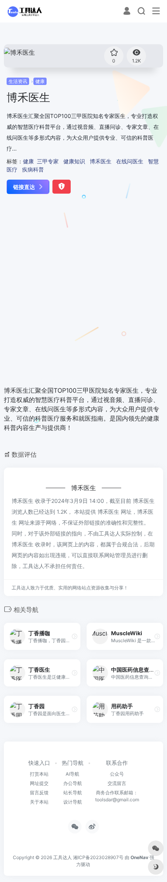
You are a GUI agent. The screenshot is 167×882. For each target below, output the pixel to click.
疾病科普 (33, 169)
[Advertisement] (83, 290)
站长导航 (72, 792)
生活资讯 (18, 81)
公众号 (117, 774)
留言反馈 (39, 792)
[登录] (127, 12)
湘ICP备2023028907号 (98, 857)
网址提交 (39, 783)
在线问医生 (129, 161)
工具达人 (62, 857)
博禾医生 (100, 161)
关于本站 (39, 802)
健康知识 (74, 161)
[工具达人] (24, 11)
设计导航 (72, 802)
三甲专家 (48, 161)
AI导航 (72, 774)
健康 (40, 81)
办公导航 (72, 783)
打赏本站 (39, 774)
